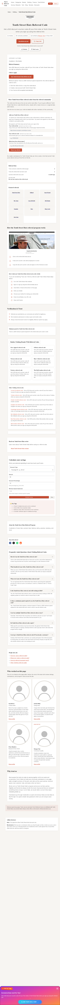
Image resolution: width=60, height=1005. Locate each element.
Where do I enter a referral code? (19, 658)
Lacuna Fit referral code (17, 390)
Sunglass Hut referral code (17, 404)
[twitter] (14, 543)
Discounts (36, 5)
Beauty (24, 2)
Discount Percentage (14, 480)
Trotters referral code (16, 395)
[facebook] (10, 543)
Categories (18, 2)
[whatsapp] (17, 543)
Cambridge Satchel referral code (19, 409)
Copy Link (38, 41)
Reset (52, 497)
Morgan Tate (41, 35)
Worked (25, 49)
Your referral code (14, 133)
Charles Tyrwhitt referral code (18, 400)
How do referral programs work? (19, 660)
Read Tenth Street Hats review (20, 448)
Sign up (55, 3)
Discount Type (14, 467)
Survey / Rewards (15, 5)
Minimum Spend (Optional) (16, 488)
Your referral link (13, 125)
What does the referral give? (17, 141)
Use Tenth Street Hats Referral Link (21, 76)
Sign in (50, 3)
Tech (23, 5)
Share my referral (15, 150)
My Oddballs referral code (17, 414)
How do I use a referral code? (18, 655)
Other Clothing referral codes (18, 662)
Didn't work (36, 49)
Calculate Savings (29, 497)
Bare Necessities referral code (18, 419)
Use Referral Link (23, 41)
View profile (12, 719)
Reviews (31, 5)
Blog (26, 5)
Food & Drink (41, 2)
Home (12, 2)
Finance (35, 2)
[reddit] (21, 543)
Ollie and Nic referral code (17, 423)
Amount (11, 474)
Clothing (29, 2)
